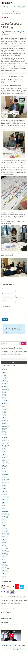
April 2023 (4, 415)
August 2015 (4, 558)
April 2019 (4, 490)
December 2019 (5, 477)
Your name (4, 289)
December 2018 (5, 496)
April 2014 (4, 576)
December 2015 (5, 551)
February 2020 (5, 474)
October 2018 (5, 499)
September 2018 (5, 500)
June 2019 (4, 486)
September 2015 (5, 556)
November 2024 (5, 386)
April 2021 (4, 453)
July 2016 (4, 541)
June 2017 (4, 524)
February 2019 (5, 493)
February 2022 (5, 437)
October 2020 (5, 462)
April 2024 (4, 397)
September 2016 (5, 537)
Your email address (14, 293)
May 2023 (4, 414)
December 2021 (5, 440)
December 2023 (5, 403)
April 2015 (4, 564)
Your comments (6, 306)
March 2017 (4, 528)
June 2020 (4, 468)
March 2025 (4, 380)
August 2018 (4, 502)
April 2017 (4, 527)
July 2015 (4, 559)
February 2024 (5, 400)
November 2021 (5, 442)
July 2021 (4, 448)
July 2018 (4, 504)
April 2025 (4, 378)
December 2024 (5, 385)
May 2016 (4, 544)
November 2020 (5, 460)
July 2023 (4, 411)
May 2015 (4, 562)
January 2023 (5, 420)
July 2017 (4, 522)
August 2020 (4, 465)
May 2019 (4, 488)
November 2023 (5, 405)
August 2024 (4, 391)
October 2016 (5, 536)
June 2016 (4, 542)
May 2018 (4, 507)
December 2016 (5, 533)
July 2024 (4, 392)
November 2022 (5, 423)
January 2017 (4, 531)
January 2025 (5, 383)
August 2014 (4, 573)
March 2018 (4, 510)
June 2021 (4, 449)
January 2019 (4, 494)
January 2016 (4, 550)
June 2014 (4, 575)
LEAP (7, 34)
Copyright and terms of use (20, 649)
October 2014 (5, 570)
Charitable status (8, 648)
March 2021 (4, 454)
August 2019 (4, 483)
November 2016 (5, 534)
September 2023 (5, 408)
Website (4, 300)
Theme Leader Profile (9, 628)
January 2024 (5, 402)
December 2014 (5, 568)
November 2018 (5, 497)
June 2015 (4, 561)
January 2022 (5, 439)
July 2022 (4, 429)
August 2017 (4, 520)
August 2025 (4, 372)
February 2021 (5, 456)
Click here (3, 365)
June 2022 (4, 431)
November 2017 (5, 516)
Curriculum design (16, 32)
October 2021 (5, 443)
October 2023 (5, 406)
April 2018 (4, 508)
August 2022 (4, 428)
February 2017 (5, 530)
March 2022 (4, 435)
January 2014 (4, 578)
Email (2, 357)
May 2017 (4, 525)
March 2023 (4, 417)
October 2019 (5, 480)
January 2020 (5, 476)
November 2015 (5, 553)
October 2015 (5, 554)
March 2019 (4, 491)
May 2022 (4, 432)
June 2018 (4, 505)
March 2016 (4, 547)
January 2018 (4, 513)
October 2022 (5, 425)
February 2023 (5, 419)
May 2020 (4, 470)
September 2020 (5, 463)
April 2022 (4, 434)
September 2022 (5, 426)
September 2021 (5, 445)
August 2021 (4, 446)
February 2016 (5, 548)
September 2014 (5, 571)
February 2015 (5, 565)
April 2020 (4, 471)
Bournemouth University (7, 3)
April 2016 (4, 545)
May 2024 (4, 395)
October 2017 (5, 517)
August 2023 (4, 409)
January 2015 (4, 567)
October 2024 (5, 388)
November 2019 (5, 479)
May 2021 (4, 451)
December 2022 (5, 422)
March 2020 (4, 473)
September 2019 (5, 482)
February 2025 (5, 381)
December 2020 (5, 459)
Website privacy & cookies (20, 648)
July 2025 (4, 374)
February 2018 (5, 511)
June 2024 (4, 394)
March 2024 (4, 398)
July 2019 (4, 485)
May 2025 (4, 377)
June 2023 (4, 412)
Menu (6, 17)
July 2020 (4, 466)
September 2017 (5, 519)
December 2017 (5, 514)
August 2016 (4, 539)
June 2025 (4, 375)
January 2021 (4, 457)
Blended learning (9, 32)
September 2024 (5, 389)
